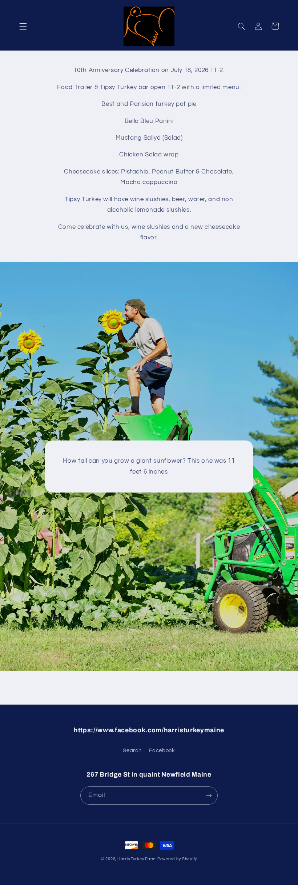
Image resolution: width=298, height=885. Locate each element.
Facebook (162, 750)
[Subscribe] (209, 795)
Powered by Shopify (177, 859)
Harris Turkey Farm (136, 859)
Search (132, 750)
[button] (23, 26)
